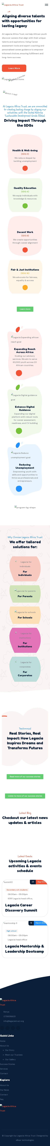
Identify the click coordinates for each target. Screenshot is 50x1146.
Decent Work (25, 232)
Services (4, 1068)
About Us (4, 1045)
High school (11, 931)
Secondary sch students (17, 890)
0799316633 (10, 1016)
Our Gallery (10, 1059)
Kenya (6, 1011)
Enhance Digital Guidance (25, 408)
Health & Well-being (25, 150)
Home (2, 1041)
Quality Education (25, 188)
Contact (4, 1073)
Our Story (9, 1050)
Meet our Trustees (14, 1054)
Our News (4, 1090)
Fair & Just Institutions (25, 269)
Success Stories (7, 1064)
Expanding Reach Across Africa (24, 350)
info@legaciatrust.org (14, 1021)
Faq (1, 1099)
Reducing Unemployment (25, 466)
